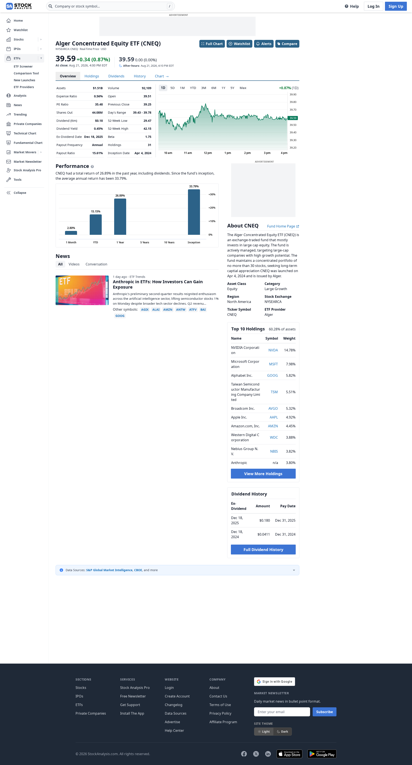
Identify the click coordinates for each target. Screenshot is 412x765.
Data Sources (175, 713)
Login (169, 687)
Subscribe (324, 711)
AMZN (273, 426)
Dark (284, 731)
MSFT (273, 364)
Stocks (81, 687)
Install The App (132, 713)
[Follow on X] (256, 753)
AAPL (274, 417)
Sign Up (396, 6)
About (214, 687)
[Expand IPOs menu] (41, 49)
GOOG (272, 375)
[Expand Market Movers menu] (41, 152)
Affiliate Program (223, 722)
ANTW (180, 309)
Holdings (92, 76)
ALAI (155, 309)
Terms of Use (220, 704)
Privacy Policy (220, 713)
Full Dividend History (263, 549)
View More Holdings (263, 473)
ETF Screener (23, 66)
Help (354, 6)
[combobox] (110, 6)
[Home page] (18, 6)
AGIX (144, 309)
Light (266, 731)
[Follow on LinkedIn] (268, 753)
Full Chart (214, 43)
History (140, 76)
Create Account (177, 696)
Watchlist (242, 43)
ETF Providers (24, 87)
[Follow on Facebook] (244, 753)
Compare (289, 43)
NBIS (274, 451)
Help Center (174, 730)
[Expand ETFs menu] (41, 58)
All (60, 264)
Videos (74, 264)
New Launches (24, 80)
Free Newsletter (133, 696)
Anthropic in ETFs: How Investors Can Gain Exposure (158, 284)
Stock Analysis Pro (135, 687)
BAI (203, 309)
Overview (68, 76)
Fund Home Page (281, 226)
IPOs (79, 696)
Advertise (172, 722)
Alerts (266, 43)
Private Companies (91, 713)
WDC (274, 437)
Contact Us (218, 696)
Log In (374, 6)
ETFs (79, 704)
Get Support (130, 704)
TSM (274, 392)
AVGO (273, 408)
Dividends (116, 76)
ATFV (193, 309)
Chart (160, 76)
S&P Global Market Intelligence (109, 570)
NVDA (273, 350)
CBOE (138, 570)
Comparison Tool (26, 73)
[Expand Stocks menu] (41, 39)
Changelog (173, 704)
